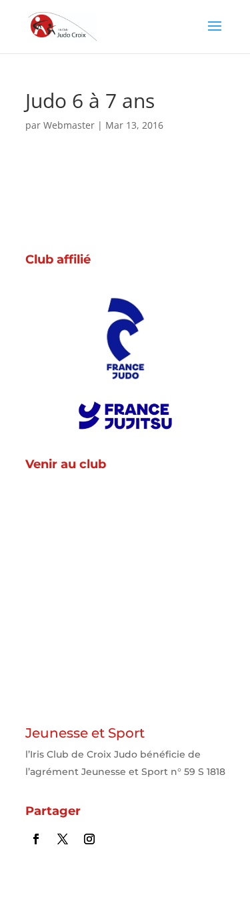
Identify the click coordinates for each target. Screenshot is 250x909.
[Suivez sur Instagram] (89, 839)
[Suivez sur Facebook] (36, 839)
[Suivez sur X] (62, 839)
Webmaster (69, 125)
